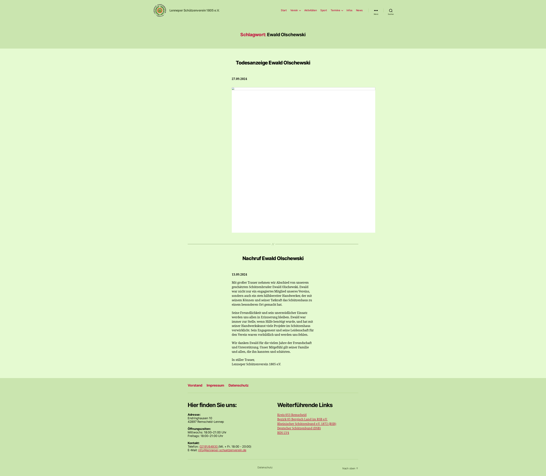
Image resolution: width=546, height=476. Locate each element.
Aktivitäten (310, 10)
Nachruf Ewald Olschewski (273, 258)
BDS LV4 (283, 433)
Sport (323, 10)
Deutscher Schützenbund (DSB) (299, 428)
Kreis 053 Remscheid (292, 415)
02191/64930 (209, 446)
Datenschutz (238, 385)
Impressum (215, 385)
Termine (335, 10)
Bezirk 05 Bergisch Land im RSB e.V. (302, 419)
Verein (294, 10)
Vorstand (195, 385)
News (359, 10)
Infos (349, 10)
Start (284, 10)
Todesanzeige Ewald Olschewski (273, 63)
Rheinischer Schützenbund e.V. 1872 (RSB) (306, 424)
